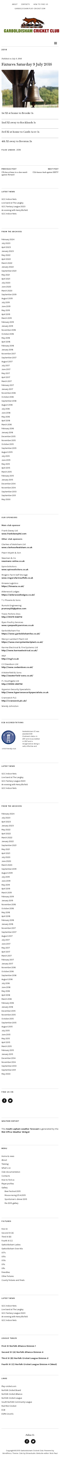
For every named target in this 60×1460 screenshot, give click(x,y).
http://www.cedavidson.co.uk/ (17, 667)
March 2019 (7, 318)
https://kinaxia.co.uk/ (13, 586)
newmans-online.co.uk (13, 561)
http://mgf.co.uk (10, 659)
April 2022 (6, 259)
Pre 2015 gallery (11, 1203)
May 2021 (6, 275)
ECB (3, 1410)
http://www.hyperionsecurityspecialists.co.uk (25, 692)
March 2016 (7, 424)
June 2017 (6, 369)
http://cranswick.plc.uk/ (14, 701)
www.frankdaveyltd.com (14, 533)
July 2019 (6, 302)
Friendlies (6, 1272)
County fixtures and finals (13, 1280)
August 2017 (7, 361)
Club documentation (11, 1172)
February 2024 (8, 239)
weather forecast (22, 1129)
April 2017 (6, 377)
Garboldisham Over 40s (12, 1248)
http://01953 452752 (12, 684)
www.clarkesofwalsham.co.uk (17, 547)
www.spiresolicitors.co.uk (15, 569)
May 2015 (6, 464)
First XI (5, 1229)
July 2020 (6, 283)
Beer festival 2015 (13, 1191)
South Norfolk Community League (17, 1402)
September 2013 (9, 491)
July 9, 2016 (17, 59)
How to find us (41, 4)
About (15, 4)
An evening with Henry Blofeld (15, 210)
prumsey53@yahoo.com (14, 608)
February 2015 (8, 476)
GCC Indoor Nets (9, 199)
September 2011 (9, 495)
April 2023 (6, 247)
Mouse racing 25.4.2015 (15, 1195)
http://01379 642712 (12, 617)
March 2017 (7, 381)
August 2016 (7, 405)
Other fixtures (8, 1276)
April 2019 (6, 314)
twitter (33, 1443)
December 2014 (9, 484)
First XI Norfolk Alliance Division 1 (19, 1346)
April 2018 (6, 342)
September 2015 (9, 448)
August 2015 (7, 452)
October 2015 (8, 444)
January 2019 (7, 326)
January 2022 (8, 267)
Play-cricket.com (9, 1386)
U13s (4, 1260)
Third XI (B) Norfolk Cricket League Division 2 (25, 1358)
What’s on (6, 1168)
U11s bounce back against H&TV (45, 170)
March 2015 (7, 472)
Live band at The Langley (12, 203)
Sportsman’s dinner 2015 (16, 1199)
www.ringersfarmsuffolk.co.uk (17, 578)
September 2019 (9, 294)
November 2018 (9, 330)
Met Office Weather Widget (16, 1132)
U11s (3, 1264)
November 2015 (9, 440)
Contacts (25, 4)
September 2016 (9, 401)
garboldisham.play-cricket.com (30, 9)
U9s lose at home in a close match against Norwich (14, 172)
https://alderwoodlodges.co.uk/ (18, 595)
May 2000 (6, 499)
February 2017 (8, 385)
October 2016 (8, 397)
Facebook (27, 1443)
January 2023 (8, 251)
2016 (4, 49)
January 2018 (7, 350)
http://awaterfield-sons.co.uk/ (17, 675)
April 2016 (6, 420)
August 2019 (7, 298)
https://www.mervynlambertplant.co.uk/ (22, 642)
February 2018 (8, 346)
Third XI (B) (6, 1237)
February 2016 (8, 428)
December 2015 (9, 436)
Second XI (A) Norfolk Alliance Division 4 (22, 1352)
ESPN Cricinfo (8, 1414)
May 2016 (6, 417)
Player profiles (8, 1184)
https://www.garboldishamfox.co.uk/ (21, 633)
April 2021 (6, 279)
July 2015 (6, 456)
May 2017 (6, 373)
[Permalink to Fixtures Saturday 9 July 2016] (30, 106)
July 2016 (6, 409)
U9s (3, 1268)
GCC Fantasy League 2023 (13, 206)
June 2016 (6, 413)
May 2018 (6, 338)
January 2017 (7, 389)
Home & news (8, 1156)
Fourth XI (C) (7, 1241)
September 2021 (9, 271)
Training (5, 1164)
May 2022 (6, 255)
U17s (4, 1252)
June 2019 (6, 306)
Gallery (5, 1187)
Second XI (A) (8, 1233)
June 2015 (6, 460)
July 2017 (6, 365)
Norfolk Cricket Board (11, 1390)
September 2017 (9, 357)
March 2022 (7, 263)
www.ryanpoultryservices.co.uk (18, 625)
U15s (4, 1256)
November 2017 (9, 353)
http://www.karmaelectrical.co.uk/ (20, 650)
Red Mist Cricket (9, 1406)
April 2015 (6, 468)
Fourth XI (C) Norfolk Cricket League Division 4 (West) (29, 1364)
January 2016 (7, 432)
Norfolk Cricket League (12, 1398)
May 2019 (6, 310)
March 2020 (7, 291)
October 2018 (8, 334)
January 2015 (7, 480)
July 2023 (6, 243)
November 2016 (9, 393)
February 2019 (8, 322)
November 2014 (9, 488)
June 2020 (6, 287)
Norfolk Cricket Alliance (12, 1394)
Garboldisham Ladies (11, 1245)
